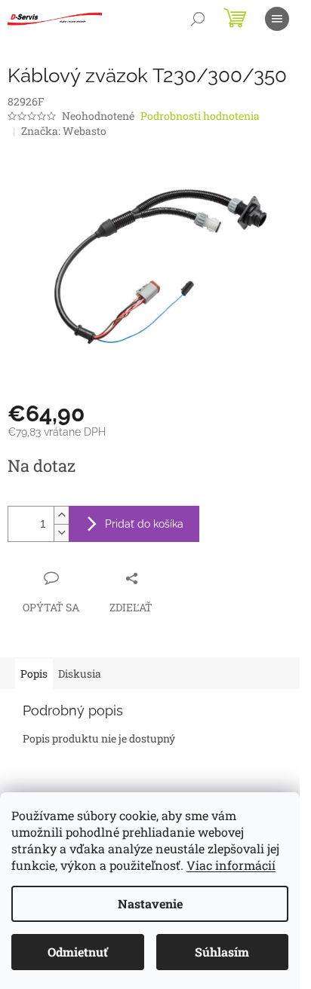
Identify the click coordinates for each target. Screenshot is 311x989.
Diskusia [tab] (79, 673)
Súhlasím (222, 952)
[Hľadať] (198, 19)
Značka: (63, 131)
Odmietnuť (78, 952)
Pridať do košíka (144, 524)
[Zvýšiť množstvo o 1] (61, 515)
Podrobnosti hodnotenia (200, 116)
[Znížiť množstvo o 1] (61, 532)
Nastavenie (150, 903)
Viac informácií (231, 865)
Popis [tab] (34, 673)
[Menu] (277, 19)
